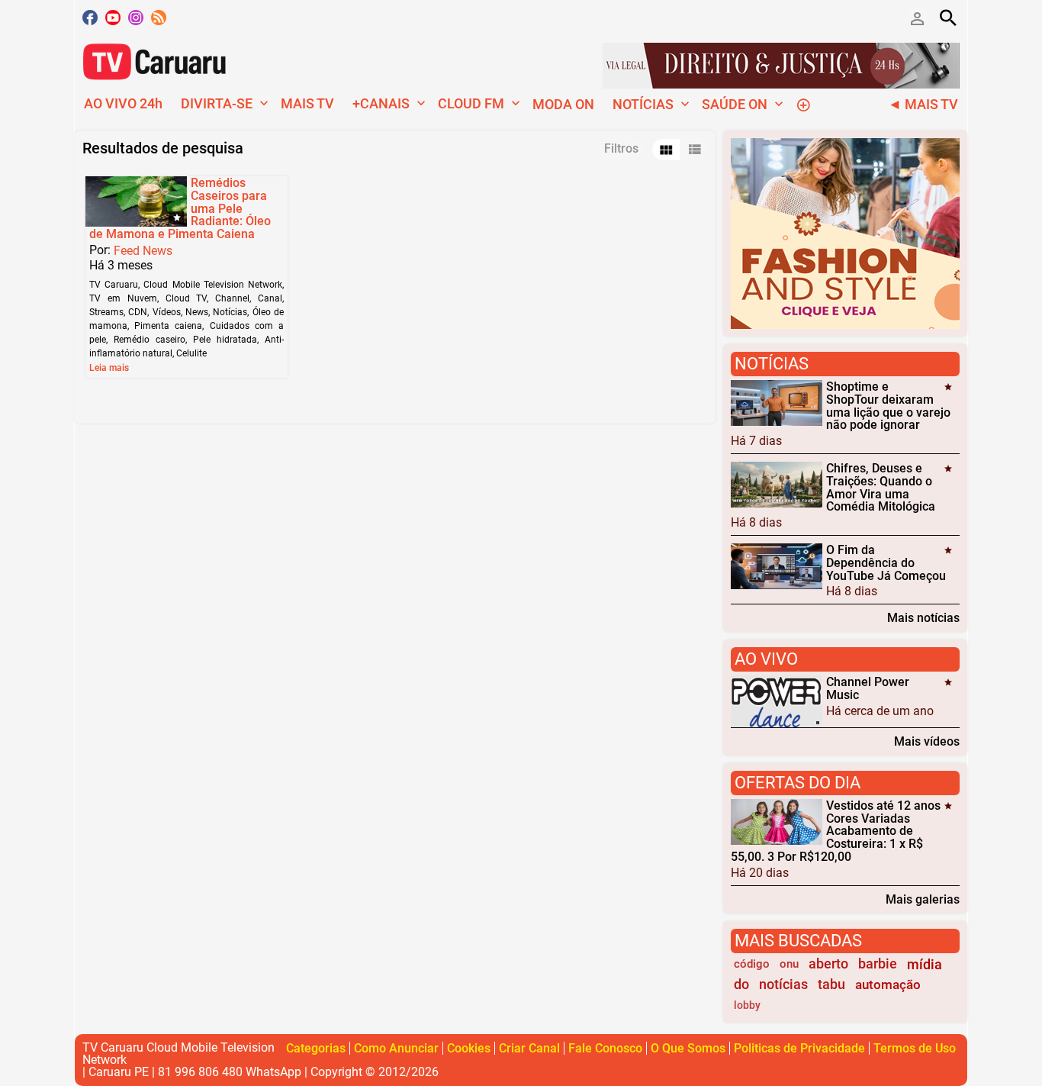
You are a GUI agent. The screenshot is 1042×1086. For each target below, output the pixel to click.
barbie (877, 964)
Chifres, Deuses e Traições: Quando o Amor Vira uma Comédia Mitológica (880, 487)
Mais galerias (923, 899)
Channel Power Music (867, 688)
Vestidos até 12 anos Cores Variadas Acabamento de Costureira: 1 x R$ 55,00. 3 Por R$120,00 (836, 831)
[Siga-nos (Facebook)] (90, 17)
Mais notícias (923, 617)
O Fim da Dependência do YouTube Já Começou (886, 563)
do (741, 984)
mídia (924, 964)
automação (888, 984)
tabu (831, 984)
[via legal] (781, 64)
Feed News (143, 250)
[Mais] (803, 104)
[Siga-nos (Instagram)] (135, 17)
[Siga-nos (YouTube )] (113, 17)
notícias (783, 984)
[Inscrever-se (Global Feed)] (158, 17)
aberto (828, 964)
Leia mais (109, 367)
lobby (747, 1005)
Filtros (621, 148)
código (752, 964)
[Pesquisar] (948, 17)
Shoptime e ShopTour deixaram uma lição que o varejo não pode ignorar (888, 405)
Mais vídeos (927, 741)
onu (789, 964)
